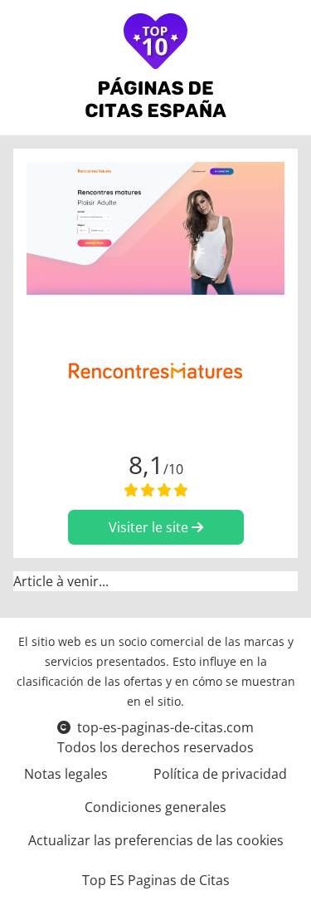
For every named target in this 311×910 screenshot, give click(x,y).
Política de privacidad (220, 774)
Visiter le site (150, 527)
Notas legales (66, 774)
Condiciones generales (155, 807)
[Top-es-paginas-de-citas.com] (155, 67)
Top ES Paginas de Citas (156, 880)
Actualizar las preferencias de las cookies (156, 840)
